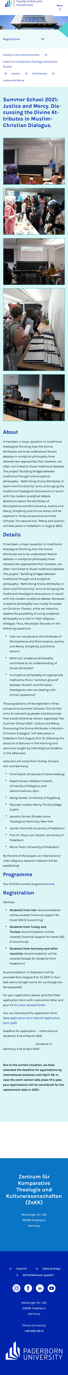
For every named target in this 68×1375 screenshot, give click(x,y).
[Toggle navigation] (42, 39)
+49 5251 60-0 (34, 1331)
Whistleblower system (38, 1275)
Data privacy (51, 1268)
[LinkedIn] (40, 1288)
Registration (11, 39)
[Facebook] (28, 1288)
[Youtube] (52, 1288)
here (51, 884)
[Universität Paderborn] (34, 1350)
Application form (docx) (26, 1018)
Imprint (21, 1268)
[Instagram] (16, 1288)
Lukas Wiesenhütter (31, 1005)
